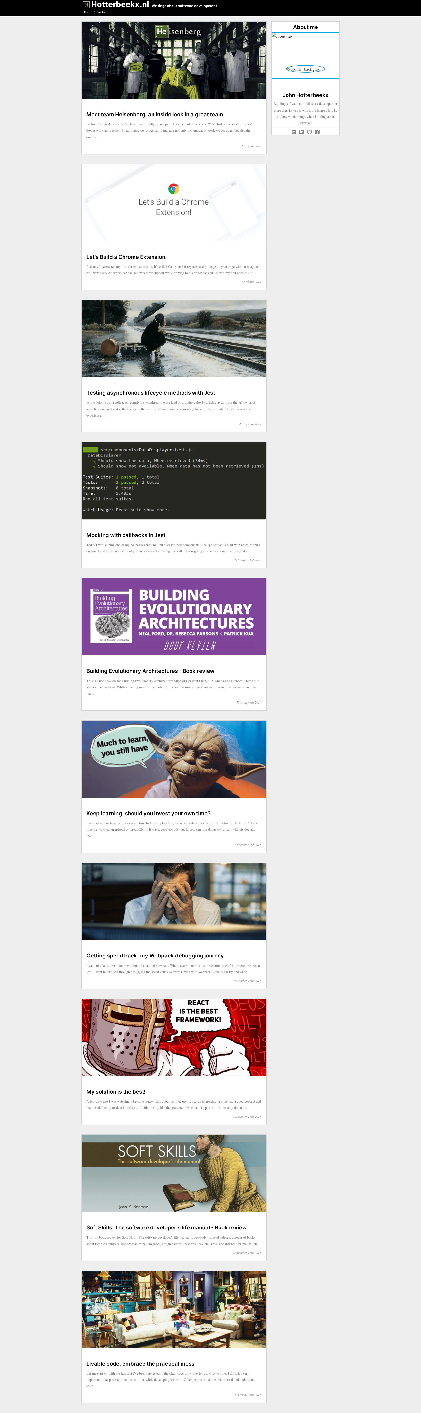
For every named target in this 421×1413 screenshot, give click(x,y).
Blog (86, 12)
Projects (98, 12)
